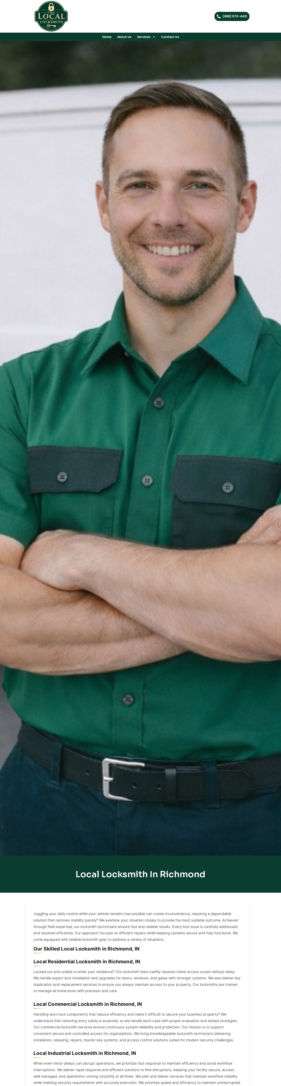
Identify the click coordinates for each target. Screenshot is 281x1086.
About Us (124, 37)
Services (143, 37)
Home (106, 37)
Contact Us (170, 37)
